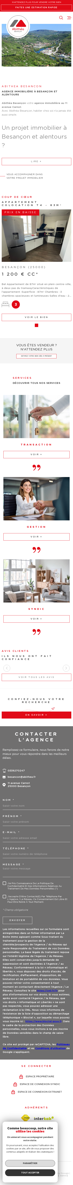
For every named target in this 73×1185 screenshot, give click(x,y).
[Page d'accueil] (18, 26)
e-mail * (11, 832)
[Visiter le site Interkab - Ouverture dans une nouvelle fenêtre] (44, 1118)
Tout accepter (30, 1172)
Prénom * (12, 816)
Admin (63, 1176)
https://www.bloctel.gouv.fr (43, 1021)
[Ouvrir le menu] (69, 18)
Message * (13, 864)
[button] (31, 325)
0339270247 (16, 770)
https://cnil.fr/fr (47, 990)
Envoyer (17, 920)
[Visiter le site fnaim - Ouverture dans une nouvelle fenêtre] (25, 1118)
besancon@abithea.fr (22, 777)
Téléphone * (16, 848)
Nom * (9, 800)
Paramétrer (30, 1163)
